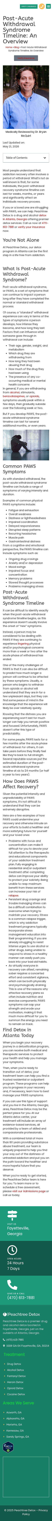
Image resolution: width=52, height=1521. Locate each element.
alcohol (14, 392)
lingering (23, 643)
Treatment (14, 1354)
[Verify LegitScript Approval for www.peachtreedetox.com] (8, 1452)
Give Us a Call (16, 1293)
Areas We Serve (18, 1403)
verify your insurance (31, 227)
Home (9, 47)
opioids (34, 396)
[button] (48, 6)
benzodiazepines (14, 396)
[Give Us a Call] (12, 1285)
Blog (16, 47)
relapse (13, 895)
